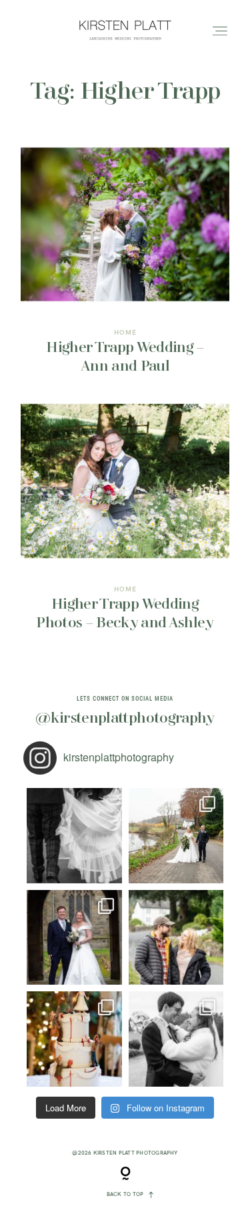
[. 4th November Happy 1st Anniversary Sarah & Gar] (74, 937)
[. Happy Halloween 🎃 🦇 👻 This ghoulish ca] (74, 1039)
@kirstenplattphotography (124, 718)
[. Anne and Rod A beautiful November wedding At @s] (176, 835)
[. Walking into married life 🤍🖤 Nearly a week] (74, 835)
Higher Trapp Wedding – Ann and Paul (125, 269)
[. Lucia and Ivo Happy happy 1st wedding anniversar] (176, 1039)
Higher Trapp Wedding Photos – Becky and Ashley (125, 526)
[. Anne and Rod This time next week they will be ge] (176, 937)
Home (125, 332)
